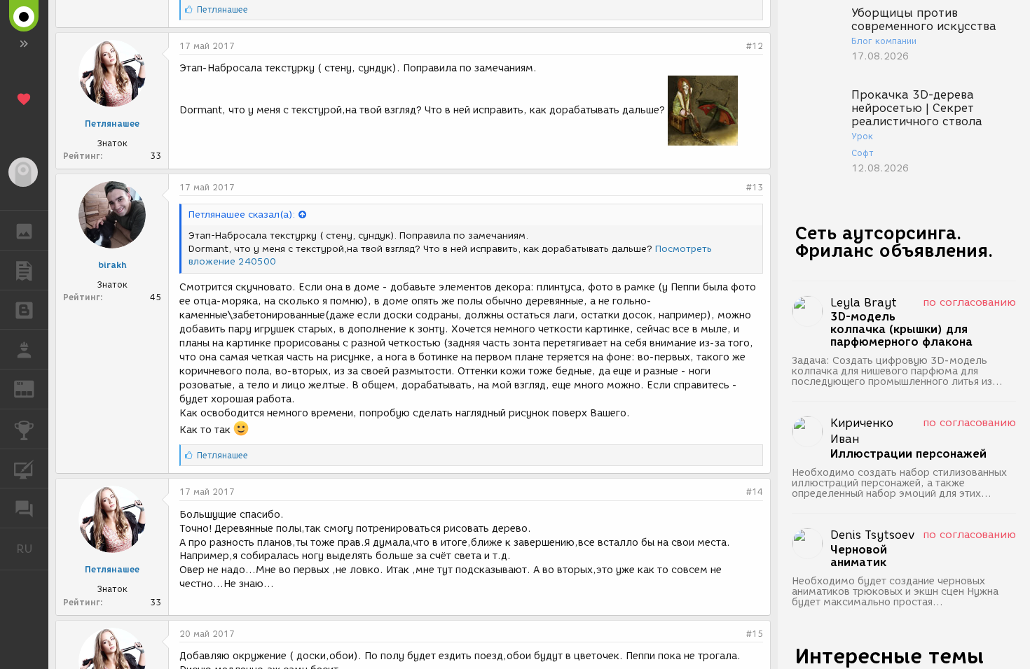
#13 (754, 187)
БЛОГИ (24, 310)
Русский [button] (32, 549)
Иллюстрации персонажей (908, 454)
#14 (754, 491)
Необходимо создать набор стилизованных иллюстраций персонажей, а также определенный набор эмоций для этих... (899, 483)
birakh (112, 265)
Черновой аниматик (858, 556)
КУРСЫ (24, 468)
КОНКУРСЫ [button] (24, 429)
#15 (754, 633)
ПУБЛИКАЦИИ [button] (24, 270)
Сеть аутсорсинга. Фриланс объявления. (894, 242)
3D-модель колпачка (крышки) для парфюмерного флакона (901, 329)
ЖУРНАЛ (32, 388)
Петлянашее (112, 123)
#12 (754, 46)
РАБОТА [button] (24, 349)
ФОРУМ (24, 508)
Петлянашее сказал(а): (241, 214)
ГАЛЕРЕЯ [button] (24, 230)
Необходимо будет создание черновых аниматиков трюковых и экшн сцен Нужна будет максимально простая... (895, 591)
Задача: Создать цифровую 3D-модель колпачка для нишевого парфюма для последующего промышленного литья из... (897, 371)
